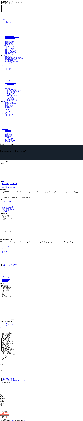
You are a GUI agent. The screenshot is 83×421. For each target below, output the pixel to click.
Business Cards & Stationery (10, 140)
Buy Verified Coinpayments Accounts (11, 71)
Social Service (4, 29)
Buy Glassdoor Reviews (9, 108)
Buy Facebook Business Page (10, 36)
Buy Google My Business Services (11, 127)
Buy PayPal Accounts (8, 64)
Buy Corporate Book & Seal (12, 100)
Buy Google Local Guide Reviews (11, 118)
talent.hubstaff (7, 380)
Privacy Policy (2, 327)
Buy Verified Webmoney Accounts (11, 69)
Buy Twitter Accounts (8, 43)
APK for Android (11, 272)
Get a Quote (19, 197)
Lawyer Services (10, 96)
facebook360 (4, 272)
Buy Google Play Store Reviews (10, 115)
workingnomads (12, 379)
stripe (6, 201)
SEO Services (4, 257)
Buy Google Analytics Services (10, 128)
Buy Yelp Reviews (8, 107)
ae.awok (7, 209)
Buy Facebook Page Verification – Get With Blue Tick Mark (15, 30)
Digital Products (5, 251)
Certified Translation (10, 93)
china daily (4, 265)
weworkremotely (12, 378)
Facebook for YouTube (6, 269)
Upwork (3, 323)
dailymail (8, 265)
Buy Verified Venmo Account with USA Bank (13, 57)
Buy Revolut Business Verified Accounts (12, 61)
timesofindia (15, 264)
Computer (4, 248)
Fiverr (9, 324)
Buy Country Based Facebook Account (12, 37)
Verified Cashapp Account (9, 46)
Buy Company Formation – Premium (13, 87)
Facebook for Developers (6, 271)
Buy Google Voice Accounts (10, 23)
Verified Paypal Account (9, 47)
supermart (12, 209)
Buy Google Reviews (8, 116)
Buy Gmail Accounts (8, 21)
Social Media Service (6, 259)
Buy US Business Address (11, 89)
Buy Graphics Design (8, 135)
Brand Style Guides (8, 139)
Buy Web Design (8, 131)
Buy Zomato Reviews (8, 106)
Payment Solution (5, 254)
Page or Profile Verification (7, 276)
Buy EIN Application (8, 81)
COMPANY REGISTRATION (10, 83)
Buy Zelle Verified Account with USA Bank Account (14, 58)
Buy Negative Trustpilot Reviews (10, 103)
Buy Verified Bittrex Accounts (10, 73)
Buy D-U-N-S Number (11, 92)
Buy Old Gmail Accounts (9, 22)
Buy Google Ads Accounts (9, 121)
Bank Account (4, 45)
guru (11, 323)
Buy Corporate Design (9, 141)
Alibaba (7, 206)
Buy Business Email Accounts (10, 26)
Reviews (3, 101)
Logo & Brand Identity (9, 138)
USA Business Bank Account (10, 62)
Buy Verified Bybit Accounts (10, 76)
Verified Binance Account (9, 66)
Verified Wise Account (9, 60)
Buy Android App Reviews (9, 104)
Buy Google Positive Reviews (10, 114)
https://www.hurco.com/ (6, 386)
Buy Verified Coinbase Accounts (10, 68)
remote (7, 378)
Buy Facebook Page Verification (10, 39)
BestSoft (13, 420)
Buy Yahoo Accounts (8, 25)
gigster (9, 325)
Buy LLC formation (10, 84)
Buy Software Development (10, 132)
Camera (3, 247)
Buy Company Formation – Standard (13, 86)
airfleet (15, 324)
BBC (8, 264)
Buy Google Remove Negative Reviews (12, 120)
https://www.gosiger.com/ (6, 389)
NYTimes (4, 264)
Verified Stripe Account (9, 54)
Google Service (5, 113)
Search (12, 144)
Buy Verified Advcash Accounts (10, 70)
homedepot (11, 207)
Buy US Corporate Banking (8, 154)
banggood (8, 210)
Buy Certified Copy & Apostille (12, 99)
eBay (10, 206)
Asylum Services (10, 94)
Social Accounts (5, 258)
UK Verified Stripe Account (9, 63)
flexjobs (3, 378)
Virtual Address (7, 88)
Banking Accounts (5, 245)
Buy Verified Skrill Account (9, 49)
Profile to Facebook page (6, 270)
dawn (11, 264)
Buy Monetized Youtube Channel (10, 35)
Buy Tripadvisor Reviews (9, 109)
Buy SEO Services (8, 130)
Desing (3, 250)
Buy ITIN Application (8, 80)
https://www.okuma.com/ (6, 387)
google (16, 201)
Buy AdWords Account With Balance (11, 123)
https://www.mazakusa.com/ (7, 385)
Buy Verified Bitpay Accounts (10, 75)
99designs (15, 323)
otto (10, 208)
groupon (4, 210)
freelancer (8, 323)
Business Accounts (5, 246)
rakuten (7, 207)
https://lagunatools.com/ (6, 384)
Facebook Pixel (5, 278)
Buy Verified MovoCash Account (10, 50)
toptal (12, 324)
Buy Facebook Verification (9, 41)
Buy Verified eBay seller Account (10, 59)
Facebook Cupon (5, 281)
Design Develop (5, 129)
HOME (3, 19)
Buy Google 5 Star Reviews (10, 117)
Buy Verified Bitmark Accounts (10, 72)
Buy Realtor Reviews (8, 111)
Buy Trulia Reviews (8, 112)
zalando (7, 208)
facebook (12, 201)
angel (3, 380)
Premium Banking (5, 55)
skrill (9, 201)
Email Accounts (5, 252)
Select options (12, 187)
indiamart (4, 209)
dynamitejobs (19, 380)
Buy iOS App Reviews (9, 102)
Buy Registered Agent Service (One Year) (14, 90)
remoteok (7, 379)
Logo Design (7, 137)
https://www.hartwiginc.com (7, 388)
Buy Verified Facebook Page (10, 38)
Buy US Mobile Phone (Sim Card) (13, 91)
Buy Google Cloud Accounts (10, 122)
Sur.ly (6, 417)
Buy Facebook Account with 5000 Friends (12, 40)
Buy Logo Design (8, 136)
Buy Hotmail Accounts (9, 24)
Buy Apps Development (9, 133)
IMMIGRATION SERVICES (12, 95)
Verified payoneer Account (9, 48)
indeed (3, 379)
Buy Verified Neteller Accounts (10, 52)
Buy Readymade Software (9, 134)
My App (13, 271)
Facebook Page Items (6, 279)
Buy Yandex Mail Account (9, 27)
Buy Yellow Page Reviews (9, 105)
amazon (3, 206)
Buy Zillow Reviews (8, 110)
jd (12, 206)
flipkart (3, 208)
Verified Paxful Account (9, 67)
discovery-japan (5, 211)
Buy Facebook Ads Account (10, 34)
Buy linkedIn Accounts (9, 44)
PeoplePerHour (5, 324)
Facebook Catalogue (6, 277)
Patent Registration (10, 97)
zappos (3, 207)
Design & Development (6, 249)
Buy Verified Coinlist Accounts (10, 74)
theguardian (13, 265)
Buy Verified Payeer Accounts (10, 53)
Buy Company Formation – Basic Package (14, 85)
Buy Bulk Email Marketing (9, 28)
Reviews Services (5, 256)
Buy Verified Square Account (10, 51)
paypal (3, 201)
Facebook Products (5, 280)
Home (3, 153)
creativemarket (4, 325)
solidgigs (24, 380)
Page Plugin (13, 273)
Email (3, 20)
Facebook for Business (6, 273)
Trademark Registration (11, 98)
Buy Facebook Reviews (9, 42)
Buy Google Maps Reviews (9, 119)
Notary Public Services (9, 82)
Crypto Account (5, 65)
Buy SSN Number (8, 56)
